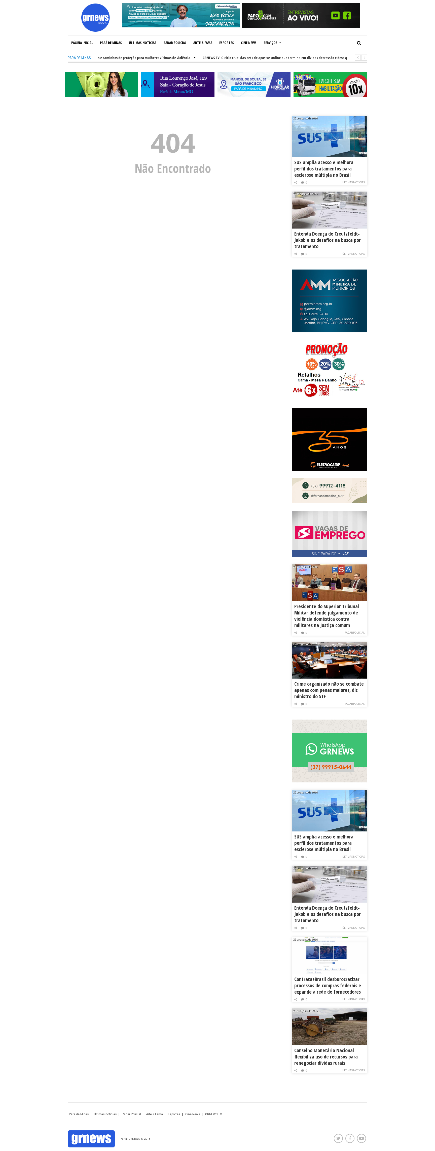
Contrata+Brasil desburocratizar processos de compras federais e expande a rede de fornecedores (327, 985)
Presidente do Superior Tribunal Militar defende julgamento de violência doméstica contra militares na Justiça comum (326, 616)
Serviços (270, 42)
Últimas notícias (142, 42)
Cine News (249, 42)
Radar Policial (174, 42)
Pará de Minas (111, 42)
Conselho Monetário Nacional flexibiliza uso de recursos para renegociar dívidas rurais (326, 1056)
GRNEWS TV (213, 1114)
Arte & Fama (202, 42)
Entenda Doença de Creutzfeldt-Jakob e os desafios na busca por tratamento (327, 240)
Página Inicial (82, 42)
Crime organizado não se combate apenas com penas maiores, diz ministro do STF (329, 690)
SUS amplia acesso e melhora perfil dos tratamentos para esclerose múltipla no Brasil (323, 168)
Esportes (226, 42)
